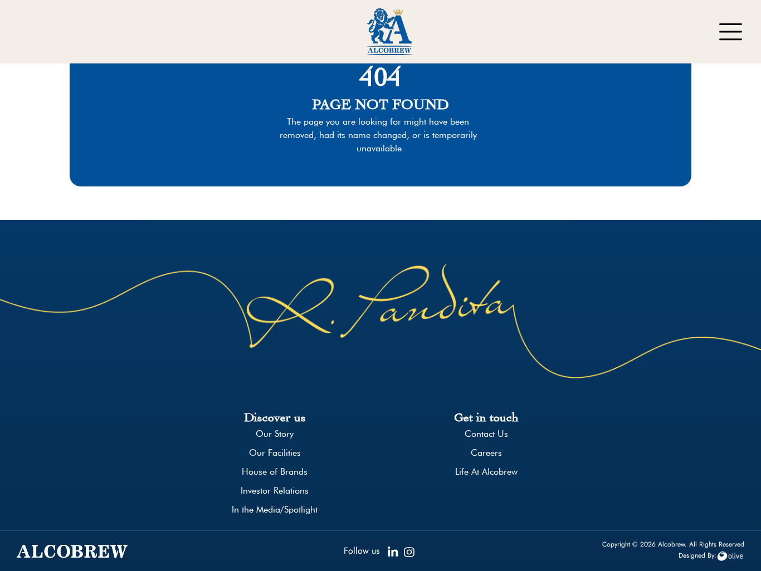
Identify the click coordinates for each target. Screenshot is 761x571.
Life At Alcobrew (486, 471)
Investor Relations (275, 490)
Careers (486, 452)
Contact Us (486, 434)
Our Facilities (275, 452)
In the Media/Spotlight (275, 509)
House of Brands (275, 471)
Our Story (275, 434)
